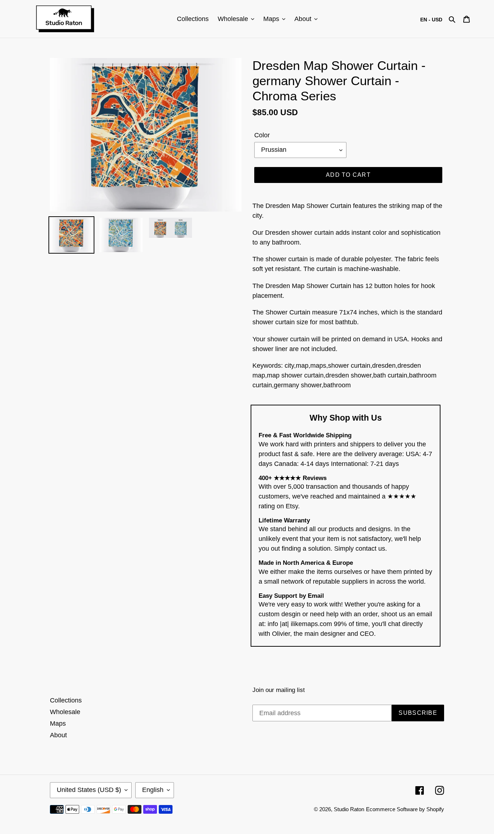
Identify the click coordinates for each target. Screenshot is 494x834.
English (152, 789)
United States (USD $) (89, 789)
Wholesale (65, 712)
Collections (66, 700)
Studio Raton (349, 809)
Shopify (435, 809)
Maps (58, 723)
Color (262, 135)
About (58, 735)
